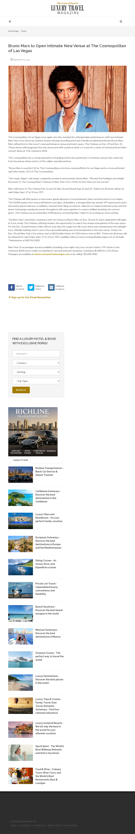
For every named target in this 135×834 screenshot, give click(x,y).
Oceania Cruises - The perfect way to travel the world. (49, 656)
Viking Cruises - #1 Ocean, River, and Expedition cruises (45, 564)
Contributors (39, 825)
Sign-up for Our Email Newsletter (31, 297)
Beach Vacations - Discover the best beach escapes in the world (49, 610)
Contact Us (24, 825)
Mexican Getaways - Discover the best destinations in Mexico (48, 633)
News (24, 31)
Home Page (13, 31)
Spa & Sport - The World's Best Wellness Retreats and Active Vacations (49, 749)
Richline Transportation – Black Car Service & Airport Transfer (49, 471)
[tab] (21, 459)
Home (13, 825)
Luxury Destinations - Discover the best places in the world (49, 679)
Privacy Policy (70, 825)
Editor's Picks (54, 825)
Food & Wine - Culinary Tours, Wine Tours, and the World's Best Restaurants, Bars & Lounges (48, 776)
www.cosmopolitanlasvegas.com (52, 254)
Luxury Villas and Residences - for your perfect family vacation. (49, 518)
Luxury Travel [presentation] (20, 459)
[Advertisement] (95, 304)
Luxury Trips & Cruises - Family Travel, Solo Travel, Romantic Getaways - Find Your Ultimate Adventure (48, 706)
